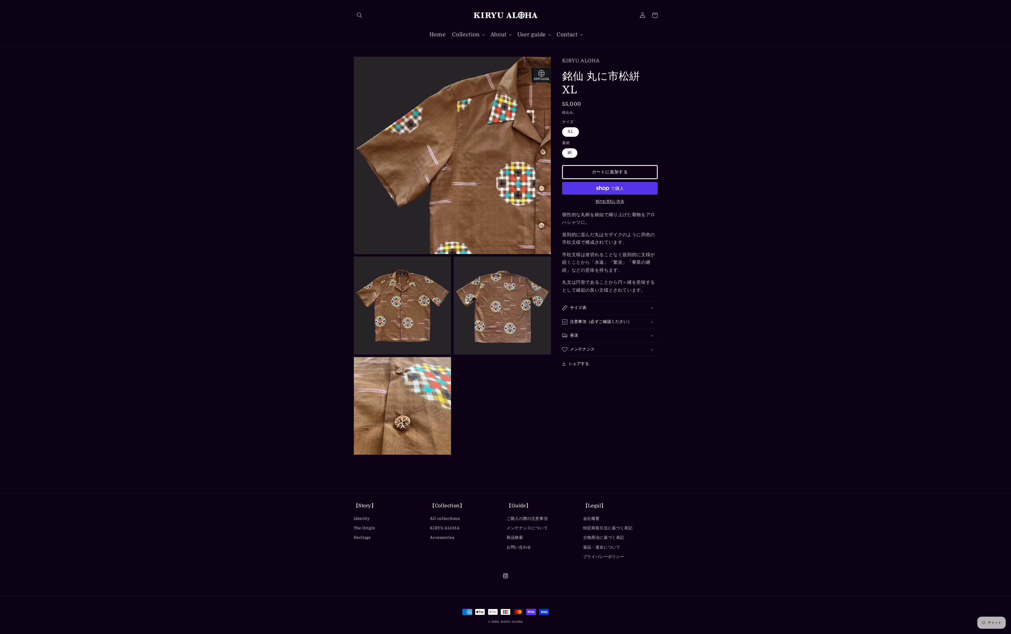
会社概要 (591, 518)
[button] (360, 15)
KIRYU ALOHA (444, 528)
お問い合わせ (519, 547)
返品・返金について (601, 547)
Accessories (442, 537)
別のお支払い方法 (610, 201)
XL (570, 132)
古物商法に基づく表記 (603, 537)
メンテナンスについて (527, 528)
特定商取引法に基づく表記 (608, 528)
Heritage (362, 537)
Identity (362, 518)
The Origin (364, 528)
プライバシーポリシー (603, 557)
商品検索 (515, 537)
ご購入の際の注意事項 (527, 518)
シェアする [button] (578, 364)
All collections (445, 518)
